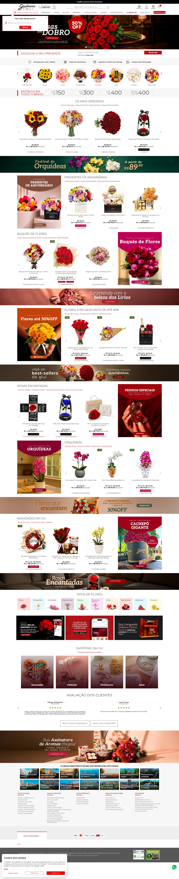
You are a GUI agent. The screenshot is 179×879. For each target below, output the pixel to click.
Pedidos (153, 8)
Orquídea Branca (71, 446)
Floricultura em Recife (107, 776)
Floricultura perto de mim (144, 802)
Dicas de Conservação (55, 817)
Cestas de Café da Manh (144, 809)
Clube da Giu (132, 12)
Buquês (66, 12)
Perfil (146, 8)
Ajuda (54, 8)
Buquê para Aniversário (88, 181)
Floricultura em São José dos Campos (48, 776)
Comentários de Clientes (114, 809)
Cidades (103, 12)
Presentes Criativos (100, 436)
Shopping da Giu (111, 800)
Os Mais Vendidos (89, 101)
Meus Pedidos (52, 804)
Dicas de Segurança (54, 815)
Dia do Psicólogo (82, 804)
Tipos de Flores (90, 12)
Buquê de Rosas (140, 811)
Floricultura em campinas (147, 776)
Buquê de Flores (152, 85)
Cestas (56, 12)
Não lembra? (85, 55)
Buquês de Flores (32, 234)
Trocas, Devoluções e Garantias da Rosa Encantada (59, 810)
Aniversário (98, 85)
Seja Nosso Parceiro (113, 804)
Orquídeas (134, 85)
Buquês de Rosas (80, 85)
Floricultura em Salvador (67, 776)
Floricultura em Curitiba (87, 787)
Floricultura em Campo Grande (107, 787)
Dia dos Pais (80, 798)
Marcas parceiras (112, 806)
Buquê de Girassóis (49, 237)
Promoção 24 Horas (72, 313)
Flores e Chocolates (68, 105)
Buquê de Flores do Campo (114, 360)
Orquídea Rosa (107, 446)
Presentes (46, 12)
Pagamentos (51, 806)
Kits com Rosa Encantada (73, 390)
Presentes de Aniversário (109, 105)
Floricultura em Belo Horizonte (149, 787)
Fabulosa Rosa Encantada (55, 390)
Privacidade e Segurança (55, 813)
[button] (177, 32)
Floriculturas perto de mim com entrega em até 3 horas (89, 766)
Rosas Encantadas (146, 360)
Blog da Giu (145, 12)
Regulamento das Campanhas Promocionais (58, 821)
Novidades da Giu (31, 518)
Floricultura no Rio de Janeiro (88, 776)
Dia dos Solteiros (82, 800)
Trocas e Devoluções (54, 807)
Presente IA (139, 798)
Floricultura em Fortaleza (47, 787)
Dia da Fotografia (82, 802)
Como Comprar (52, 800)
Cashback (139, 8)
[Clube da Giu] (89, 762)
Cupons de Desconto (113, 807)
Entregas (50, 802)
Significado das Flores (142, 800)
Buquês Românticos (147, 228)
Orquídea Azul (96, 446)
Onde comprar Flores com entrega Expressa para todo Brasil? (147, 804)
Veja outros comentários (75, 723)
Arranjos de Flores (82, 105)
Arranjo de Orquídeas (82, 493)
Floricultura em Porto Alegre (129, 776)
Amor (145, 152)
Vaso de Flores (72, 152)
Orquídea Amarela (83, 446)
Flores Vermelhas (82, 360)
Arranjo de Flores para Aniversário (108, 181)
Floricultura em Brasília (127, 787)
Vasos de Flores (147, 493)
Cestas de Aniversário (72, 181)
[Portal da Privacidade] (138, 853)
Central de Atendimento (55, 798)
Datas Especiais (117, 12)
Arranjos (76, 12)
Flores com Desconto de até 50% (91, 310)
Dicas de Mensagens (54, 819)
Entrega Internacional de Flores (146, 807)
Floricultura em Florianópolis (67, 787)
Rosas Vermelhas (62, 237)
